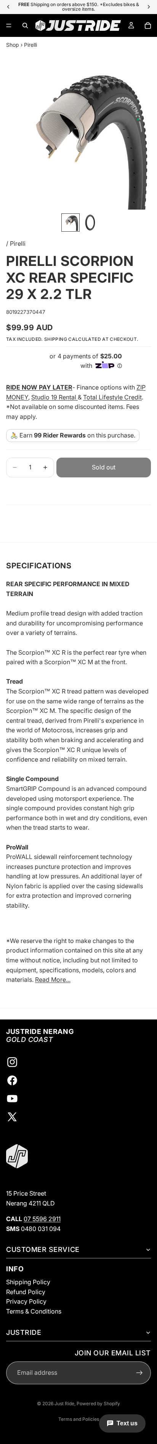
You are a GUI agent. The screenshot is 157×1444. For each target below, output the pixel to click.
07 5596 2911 (42, 1219)
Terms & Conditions (33, 1311)
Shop (12, 44)
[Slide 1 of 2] (70, 222)
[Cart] (147, 25)
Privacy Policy (26, 1301)
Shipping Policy (28, 1282)
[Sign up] (139, 1373)
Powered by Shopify (98, 1403)
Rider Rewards (64, 435)
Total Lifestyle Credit (112, 397)
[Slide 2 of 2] (90, 222)
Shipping (55, 339)
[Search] (25, 25)
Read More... (52, 979)
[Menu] (9, 25)
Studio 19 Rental (54, 397)
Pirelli (30, 44)
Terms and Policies (78, 1419)
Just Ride (64, 1403)
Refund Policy (25, 1292)
